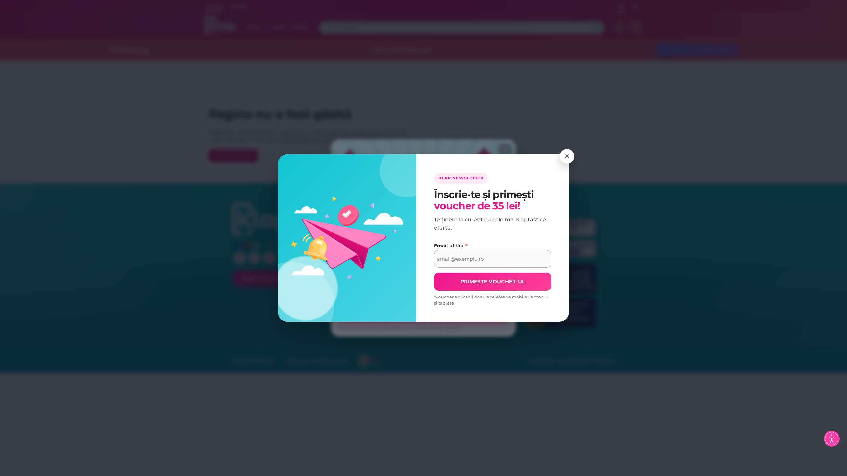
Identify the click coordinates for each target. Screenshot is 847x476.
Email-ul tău (451, 246)
